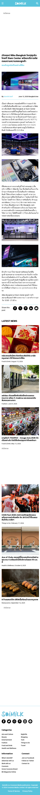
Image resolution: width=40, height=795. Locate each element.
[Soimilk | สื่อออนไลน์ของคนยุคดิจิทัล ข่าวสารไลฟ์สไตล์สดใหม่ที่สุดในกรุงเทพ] (20, 3)
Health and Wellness (9, 748)
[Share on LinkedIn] (31, 308)
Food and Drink (7, 745)
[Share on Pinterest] (26, 308)
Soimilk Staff (8, 96)
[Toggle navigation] (2, 3)
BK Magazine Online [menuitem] (9, 772)
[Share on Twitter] (20, 308)
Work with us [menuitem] (6, 763)
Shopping (24, 737)
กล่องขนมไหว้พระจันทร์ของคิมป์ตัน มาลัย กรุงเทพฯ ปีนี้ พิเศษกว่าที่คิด (19, 357)
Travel (23, 745)
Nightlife (24, 734)
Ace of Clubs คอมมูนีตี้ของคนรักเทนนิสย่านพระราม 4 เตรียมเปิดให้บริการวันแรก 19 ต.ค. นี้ (20, 559)
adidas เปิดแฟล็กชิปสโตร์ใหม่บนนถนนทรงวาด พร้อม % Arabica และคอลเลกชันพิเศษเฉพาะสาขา (19, 398)
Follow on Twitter (28, 761)
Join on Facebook (28, 758)
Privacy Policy (27, 791)
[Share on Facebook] (15, 308)
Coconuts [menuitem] (5, 766)
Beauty (4, 737)
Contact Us (25, 763)
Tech (22, 740)
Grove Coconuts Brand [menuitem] (9, 769)
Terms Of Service (14, 791)
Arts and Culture (7, 734)
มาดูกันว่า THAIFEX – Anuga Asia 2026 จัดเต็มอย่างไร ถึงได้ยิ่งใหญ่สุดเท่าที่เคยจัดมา (20, 439)
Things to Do (25, 743)
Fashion (4, 743)
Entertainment (7, 740)
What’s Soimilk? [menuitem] (7, 758)
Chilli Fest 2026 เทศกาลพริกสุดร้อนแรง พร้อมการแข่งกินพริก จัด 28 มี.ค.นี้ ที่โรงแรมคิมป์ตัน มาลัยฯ (19, 517)
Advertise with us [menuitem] (8, 761)
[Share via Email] (36, 308)
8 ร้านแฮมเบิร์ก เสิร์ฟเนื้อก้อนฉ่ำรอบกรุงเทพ (20, 599)
